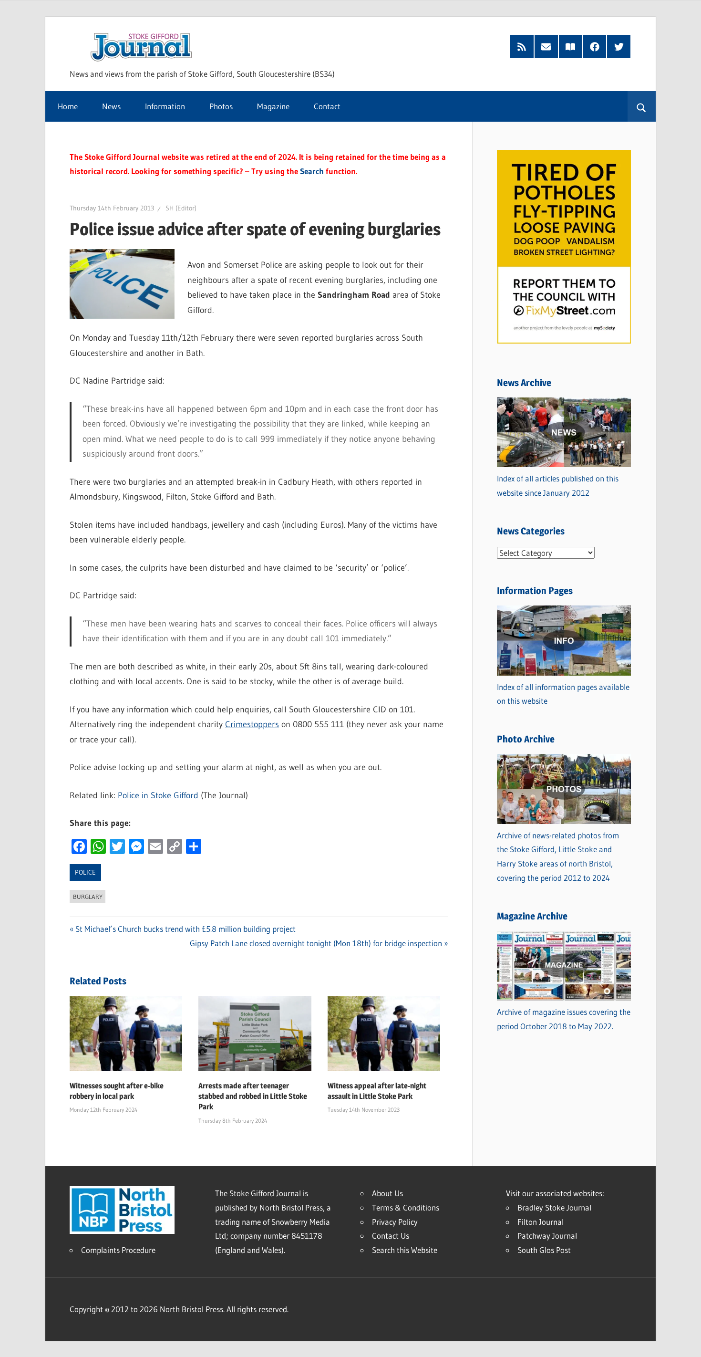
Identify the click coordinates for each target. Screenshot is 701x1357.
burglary (88, 896)
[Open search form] (642, 106)
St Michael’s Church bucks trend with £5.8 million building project (185, 929)
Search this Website (404, 1250)
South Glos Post (544, 1250)
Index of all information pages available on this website (563, 694)
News (111, 106)
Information (165, 106)
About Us (387, 1193)
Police (85, 872)
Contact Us (390, 1236)
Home (68, 106)
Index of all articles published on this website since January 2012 (558, 485)
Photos (221, 106)
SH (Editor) (180, 208)
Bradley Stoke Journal (554, 1207)
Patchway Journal (547, 1236)
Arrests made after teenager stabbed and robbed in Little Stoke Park (252, 1096)
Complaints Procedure (118, 1250)
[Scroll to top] (685, 1341)
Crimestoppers (252, 724)
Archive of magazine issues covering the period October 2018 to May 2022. (563, 1019)
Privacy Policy (395, 1222)
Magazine (273, 106)
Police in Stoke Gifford (158, 795)
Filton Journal (540, 1222)
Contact (327, 106)
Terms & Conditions (405, 1207)
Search (312, 171)
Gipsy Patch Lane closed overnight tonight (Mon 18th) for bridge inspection (316, 943)
